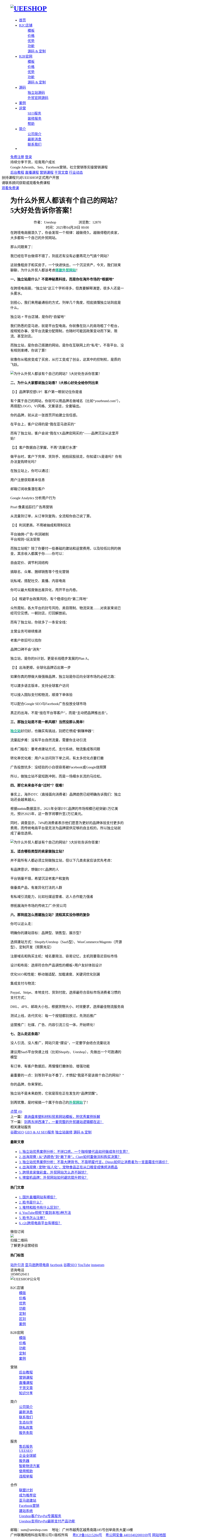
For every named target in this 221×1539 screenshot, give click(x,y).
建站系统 (26, 1511)
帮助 (31, 124)
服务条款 (26, 1433)
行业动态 (76, 172)
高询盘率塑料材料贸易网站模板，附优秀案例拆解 (62, 1117)
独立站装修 (64, 1132)
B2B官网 (25, 56)
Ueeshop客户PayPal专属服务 (40, 1516)
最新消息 (34, 139)
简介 (22, 129)
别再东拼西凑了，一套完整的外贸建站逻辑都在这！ (64, 1122)
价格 (31, 36)
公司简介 (34, 134)
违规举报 (26, 1476)
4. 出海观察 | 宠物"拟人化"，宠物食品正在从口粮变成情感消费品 (68, 1167)
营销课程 (47, 172)
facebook (56, 1265)
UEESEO (26, 1450)
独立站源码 (36, 92)
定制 (22, 1314)
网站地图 (159, 1535)
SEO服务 (34, 113)
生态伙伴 (26, 1422)
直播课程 (32, 172)
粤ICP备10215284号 (87, 1535)
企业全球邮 (27, 1455)
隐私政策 (26, 1427)
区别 (22, 1319)
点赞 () (16, 1111)
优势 (31, 41)
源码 (22, 87)
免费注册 (17, 157)
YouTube (84, 1265)
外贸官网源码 (38, 98)
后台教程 (17, 172)
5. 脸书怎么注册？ (33, 1218)
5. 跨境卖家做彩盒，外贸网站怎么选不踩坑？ (53, 1172)
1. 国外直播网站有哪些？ (38, 1197)
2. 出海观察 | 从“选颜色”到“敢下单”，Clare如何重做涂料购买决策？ (70, 1157)
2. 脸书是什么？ (31, 1202)
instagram (97, 1265)
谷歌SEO (17, 1132)
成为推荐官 (27, 1495)
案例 (22, 103)
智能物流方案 (29, 1466)
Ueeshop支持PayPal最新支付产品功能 (47, 1521)
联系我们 (34, 144)
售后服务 (26, 1446)
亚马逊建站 (27, 1500)
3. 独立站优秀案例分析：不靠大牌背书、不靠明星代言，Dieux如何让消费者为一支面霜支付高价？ (94, 1162)
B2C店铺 (25, 25)
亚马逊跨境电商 (37, 1265)
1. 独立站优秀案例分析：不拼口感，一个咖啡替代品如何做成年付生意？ (74, 1151)
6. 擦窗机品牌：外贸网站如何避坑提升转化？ (53, 1177)
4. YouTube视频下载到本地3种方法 (45, 1213)
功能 (31, 46)
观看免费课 (10, 188)
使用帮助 (26, 1471)
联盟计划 (26, 1490)
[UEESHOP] (28, 8)
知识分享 (26, 1393)
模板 (31, 30)
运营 (22, 108)
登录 (28, 157)
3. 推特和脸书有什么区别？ (39, 1207)
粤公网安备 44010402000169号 (128, 1535)
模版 (22, 1293)
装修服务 (34, 118)
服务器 (24, 1461)
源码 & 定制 (37, 51)
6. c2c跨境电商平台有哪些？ (40, 1223)
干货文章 (61, 172)
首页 (22, 20)
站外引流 (17, 1265)
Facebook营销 (29, 1506)
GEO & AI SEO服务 (39, 1132)
